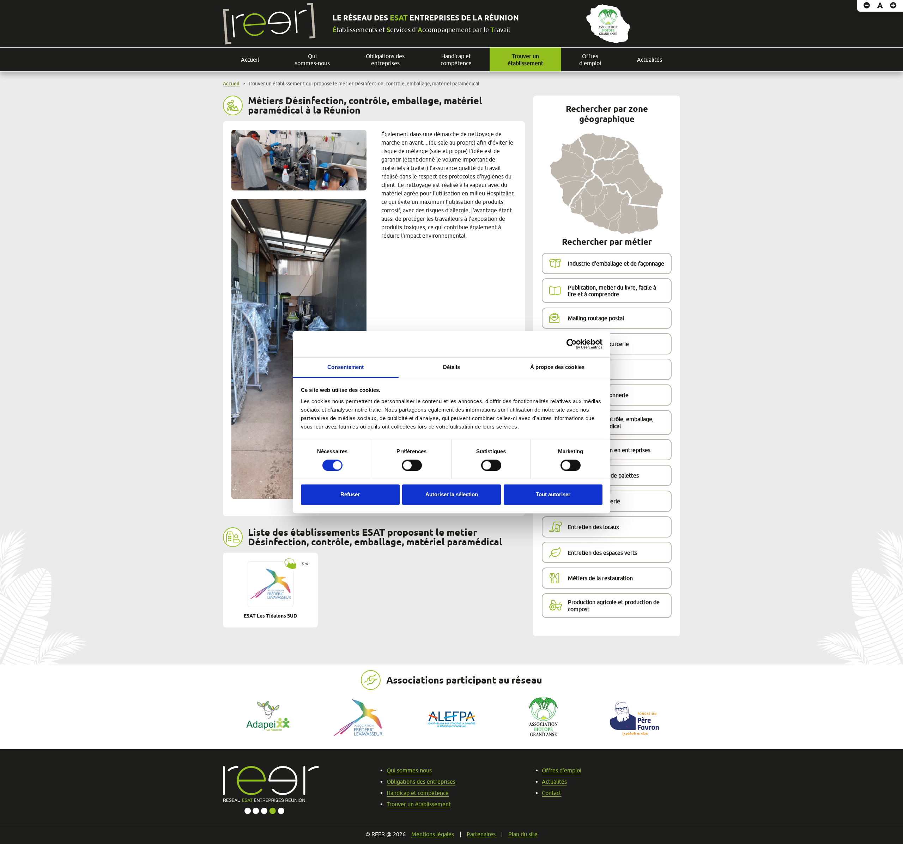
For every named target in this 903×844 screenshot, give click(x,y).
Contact (551, 793)
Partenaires (481, 834)
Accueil (250, 59)
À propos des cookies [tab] (557, 367)
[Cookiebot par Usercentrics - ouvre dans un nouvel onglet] (571, 344)
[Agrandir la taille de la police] (893, 6)
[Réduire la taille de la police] (867, 6)
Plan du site (523, 834)
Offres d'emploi (590, 59)
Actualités (649, 59)
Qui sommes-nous (312, 59)
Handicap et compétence (456, 59)
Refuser (350, 495)
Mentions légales (432, 834)
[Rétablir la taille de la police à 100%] (880, 6)
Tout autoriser (553, 495)
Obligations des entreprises (385, 59)
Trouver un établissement (525, 59)
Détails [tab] (451, 367)
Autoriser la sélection (451, 495)
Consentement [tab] (345, 367)
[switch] (412, 465)
